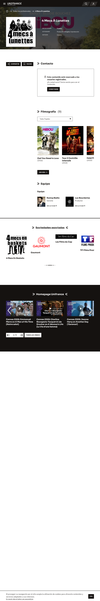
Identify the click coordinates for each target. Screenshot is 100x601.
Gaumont (35, 252)
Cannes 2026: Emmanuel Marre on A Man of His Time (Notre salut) (19, 322)
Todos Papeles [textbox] (45, 119)
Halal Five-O (93, 158)
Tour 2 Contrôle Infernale (70, 159)
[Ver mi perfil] (93, 4)
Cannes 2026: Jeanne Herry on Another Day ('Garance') (77, 322)
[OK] (91, 596)
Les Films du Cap (63, 242)
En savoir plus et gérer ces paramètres (19, 599)
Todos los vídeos (33, 335)
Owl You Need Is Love (48, 158)
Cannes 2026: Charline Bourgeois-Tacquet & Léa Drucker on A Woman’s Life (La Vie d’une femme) (50, 323)
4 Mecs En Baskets (15, 258)
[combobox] (55, 119)
